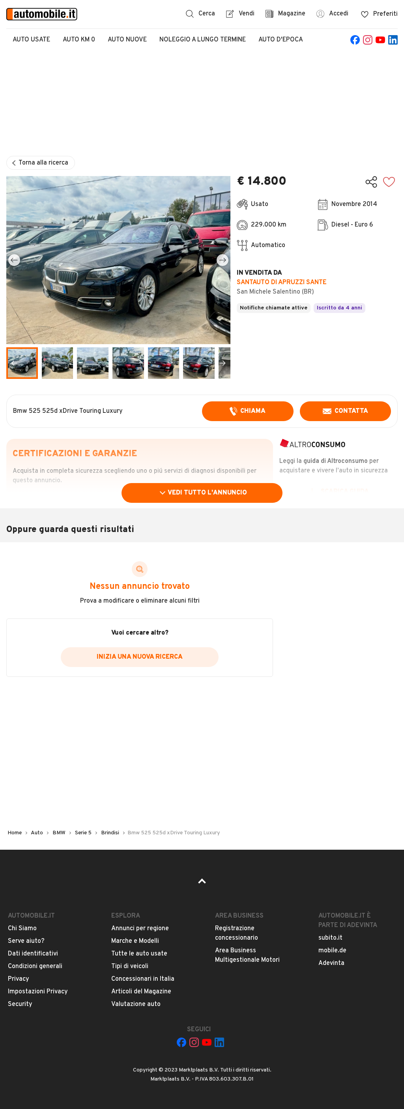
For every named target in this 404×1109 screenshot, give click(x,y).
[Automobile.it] (41, 14)
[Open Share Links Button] (371, 182)
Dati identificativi (33, 954)
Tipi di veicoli (129, 966)
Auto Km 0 (79, 40)
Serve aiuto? (26, 941)
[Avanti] (222, 260)
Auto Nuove (127, 40)
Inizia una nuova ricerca (140, 657)
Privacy (18, 979)
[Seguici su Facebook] (355, 40)
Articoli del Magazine (141, 992)
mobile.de (332, 951)
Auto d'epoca (280, 40)
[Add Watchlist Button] (389, 182)
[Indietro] (14, 260)
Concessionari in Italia (142, 979)
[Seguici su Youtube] (380, 40)
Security (20, 1004)
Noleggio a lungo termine (202, 40)
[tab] (57, 363)
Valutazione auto (136, 1004)
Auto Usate (31, 40)
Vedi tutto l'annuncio (207, 493)
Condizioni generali (35, 966)
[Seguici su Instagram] (367, 40)
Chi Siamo (22, 929)
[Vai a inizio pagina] (202, 883)
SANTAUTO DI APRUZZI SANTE (282, 283)
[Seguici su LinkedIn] (393, 40)
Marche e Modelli (135, 941)
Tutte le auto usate (139, 954)
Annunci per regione (140, 929)
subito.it (330, 938)
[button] (118, 260)
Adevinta (331, 963)
